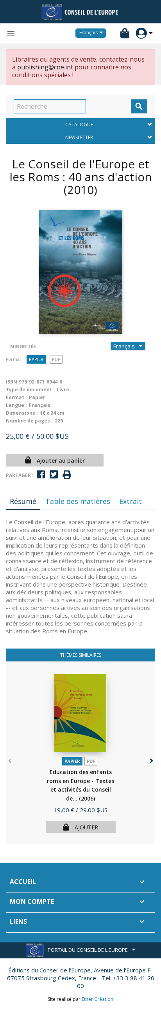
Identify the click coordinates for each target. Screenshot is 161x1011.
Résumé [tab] (23, 501)
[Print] (67, 474)
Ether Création (97, 999)
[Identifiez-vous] (141, 33)
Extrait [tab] (130, 501)
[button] (151, 759)
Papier (36, 359)
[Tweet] (54, 474)
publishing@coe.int (45, 67)
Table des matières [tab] (77, 501)
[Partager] (41, 474)
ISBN (11, 381)
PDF (56, 359)
